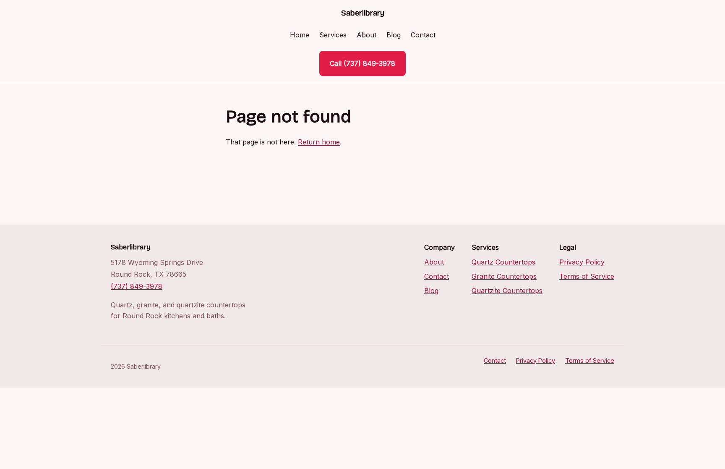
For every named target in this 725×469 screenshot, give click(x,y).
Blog (393, 35)
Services (333, 35)
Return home (319, 142)
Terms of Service (586, 276)
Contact (423, 35)
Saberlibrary (362, 13)
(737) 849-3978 (136, 286)
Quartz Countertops (503, 262)
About (366, 35)
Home (299, 35)
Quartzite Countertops (507, 290)
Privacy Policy (582, 262)
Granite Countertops (504, 276)
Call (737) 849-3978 (362, 63)
